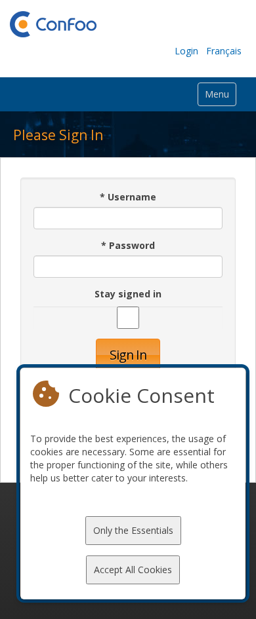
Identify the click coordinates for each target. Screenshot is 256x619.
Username (128, 197)
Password (128, 245)
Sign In (128, 355)
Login (186, 51)
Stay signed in (128, 294)
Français (224, 51)
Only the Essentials (133, 530)
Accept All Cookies (133, 569)
